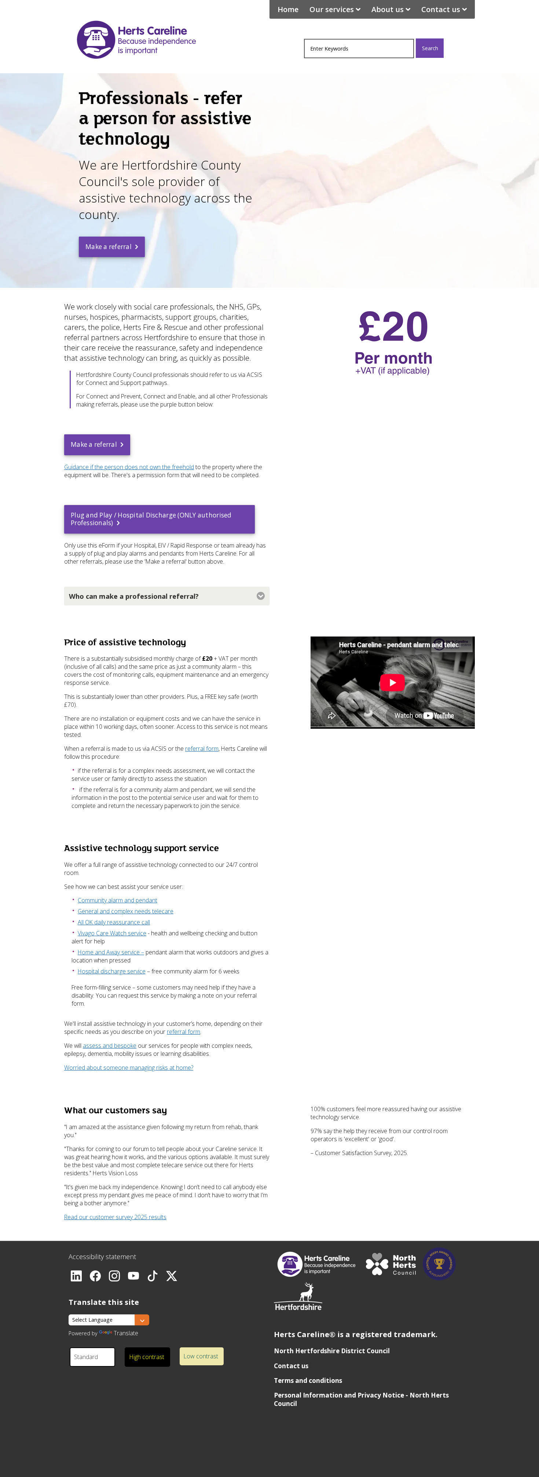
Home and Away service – (111, 952)
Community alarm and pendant (117, 900)
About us (387, 9)
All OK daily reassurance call (114, 922)
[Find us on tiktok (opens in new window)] (153, 1274)
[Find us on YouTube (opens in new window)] (134, 1274)
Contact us (440, 9)
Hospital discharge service (112, 971)
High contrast (146, 1357)
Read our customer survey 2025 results (115, 1217)
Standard (86, 1357)
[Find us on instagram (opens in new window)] (115, 1274)
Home (288, 9)
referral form (202, 749)
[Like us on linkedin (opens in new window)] (77, 1274)
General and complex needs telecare (125, 911)
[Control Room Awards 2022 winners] (439, 1278)
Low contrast (200, 1356)
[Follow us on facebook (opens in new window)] (96, 1274)
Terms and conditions (308, 1380)
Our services (331, 9)
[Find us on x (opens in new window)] (172, 1274)
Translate (126, 1333)
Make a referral (108, 246)
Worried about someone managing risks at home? (128, 1068)
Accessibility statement (102, 1256)
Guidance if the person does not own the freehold (129, 467)
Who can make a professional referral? (134, 596)
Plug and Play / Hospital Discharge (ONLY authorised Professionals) (151, 519)
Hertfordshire (136, 37)
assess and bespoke (109, 1046)
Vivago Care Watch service (112, 933)
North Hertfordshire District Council (332, 1351)
